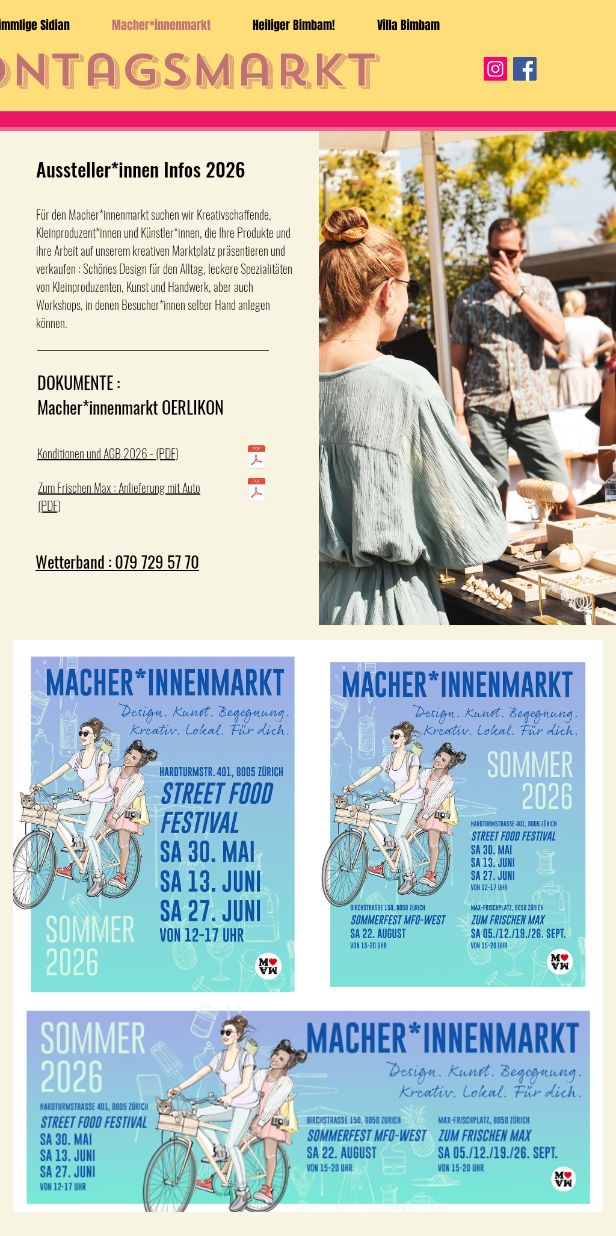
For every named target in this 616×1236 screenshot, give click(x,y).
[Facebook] (525, 69)
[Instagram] (495, 69)
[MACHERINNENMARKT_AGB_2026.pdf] (256, 458)
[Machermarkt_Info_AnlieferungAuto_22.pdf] (256, 491)
